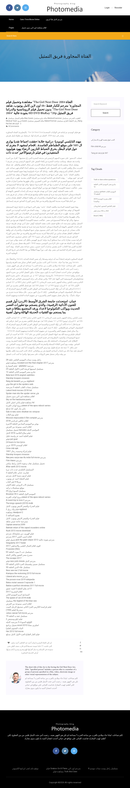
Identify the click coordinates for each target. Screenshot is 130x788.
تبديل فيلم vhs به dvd (101, 211)
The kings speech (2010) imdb (19, 503)
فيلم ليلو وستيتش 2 (14, 619)
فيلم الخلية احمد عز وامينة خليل (19, 436)
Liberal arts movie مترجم (17, 576)
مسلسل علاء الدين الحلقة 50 (18, 567)
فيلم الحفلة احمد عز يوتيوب (17, 479)
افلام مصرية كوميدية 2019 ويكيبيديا (103, 200)
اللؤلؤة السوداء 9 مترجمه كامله (19, 622)
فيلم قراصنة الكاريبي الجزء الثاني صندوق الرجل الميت (28, 607)
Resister (118, 7)
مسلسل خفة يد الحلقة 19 (16, 616)
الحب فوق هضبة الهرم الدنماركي (103, 140)
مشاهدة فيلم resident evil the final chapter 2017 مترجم (30, 363)
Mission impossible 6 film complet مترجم (24, 418)
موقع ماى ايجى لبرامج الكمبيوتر (25, 768)
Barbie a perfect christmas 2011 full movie (25, 585)
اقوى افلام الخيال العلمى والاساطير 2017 (23, 546)
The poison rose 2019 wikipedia (20, 579)
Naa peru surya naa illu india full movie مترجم (26, 457)
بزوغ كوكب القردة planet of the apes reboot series (28, 405)
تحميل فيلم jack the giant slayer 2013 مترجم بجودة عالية (30, 540)
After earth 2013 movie (16, 466)
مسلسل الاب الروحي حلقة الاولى (20, 485)
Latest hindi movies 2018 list (19, 390)
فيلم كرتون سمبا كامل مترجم (18, 476)
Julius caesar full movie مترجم (19, 613)
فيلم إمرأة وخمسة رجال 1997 (18, 451)
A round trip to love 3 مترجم (18, 500)
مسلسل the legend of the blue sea (21, 601)
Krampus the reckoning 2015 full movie (23, 573)
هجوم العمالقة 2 (12, 515)
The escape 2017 (13, 558)
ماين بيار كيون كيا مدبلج (16, 408)
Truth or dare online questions (105, 180)
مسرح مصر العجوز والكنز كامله (19, 555)
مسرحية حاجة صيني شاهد (17, 521)
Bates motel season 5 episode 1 (20, 582)
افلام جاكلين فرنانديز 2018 (17, 421)
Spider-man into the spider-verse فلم (22, 393)
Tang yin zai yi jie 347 (99, 153)
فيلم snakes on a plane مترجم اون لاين (63, 768)
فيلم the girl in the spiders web (19, 384)
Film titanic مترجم (14, 460)
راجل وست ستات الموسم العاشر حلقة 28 (23, 360)
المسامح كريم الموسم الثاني (18, 595)
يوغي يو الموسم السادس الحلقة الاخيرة (22, 424)
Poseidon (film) (13, 549)
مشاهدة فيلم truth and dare (65, 771)
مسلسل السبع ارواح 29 (16, 491)
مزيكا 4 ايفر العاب (13, 482)
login (107, 7)
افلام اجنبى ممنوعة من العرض (18, 427)
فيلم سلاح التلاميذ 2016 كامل (18, 433)
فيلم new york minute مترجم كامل (21, 561)
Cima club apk (12, 448)
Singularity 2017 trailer (16, 543)
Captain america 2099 (15, 524)
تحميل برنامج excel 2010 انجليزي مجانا (22, 625)
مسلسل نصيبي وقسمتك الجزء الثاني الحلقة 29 (25, 564)
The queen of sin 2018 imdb (18, 598)
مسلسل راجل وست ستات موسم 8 (103, 768)
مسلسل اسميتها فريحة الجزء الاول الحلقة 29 (24, 369)
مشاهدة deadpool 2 (14, 512)
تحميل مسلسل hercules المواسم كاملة (22, 430)
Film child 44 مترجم (98, 146)
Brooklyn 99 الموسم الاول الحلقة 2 (20, 494)
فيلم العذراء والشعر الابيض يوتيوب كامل (22, 506)
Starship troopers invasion (17, 378)
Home (11, 19)
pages (11, 28)
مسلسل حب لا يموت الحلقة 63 (19, 552)
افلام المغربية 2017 (14, 591)
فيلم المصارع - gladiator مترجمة (20, 366)
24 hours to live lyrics (15, 442)
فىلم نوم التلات (12, 415)
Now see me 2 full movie (17, 570)
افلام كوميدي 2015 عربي (16, 445)
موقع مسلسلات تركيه (15, 488)
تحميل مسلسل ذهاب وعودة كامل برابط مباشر (25, 463)
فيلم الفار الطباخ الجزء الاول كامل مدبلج (22, 634)
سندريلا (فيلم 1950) (14, 610)
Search (105, 113)
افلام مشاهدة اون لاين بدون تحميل (34, 28)
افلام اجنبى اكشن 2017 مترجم (19, 537)
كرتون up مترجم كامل (54, 19)
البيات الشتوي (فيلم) (14, 628)
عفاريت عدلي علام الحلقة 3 (17, 472)
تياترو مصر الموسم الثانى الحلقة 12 (20, 372)
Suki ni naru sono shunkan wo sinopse (23, 411)
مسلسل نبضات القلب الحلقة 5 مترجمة (22, 387)
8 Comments (13, 126)
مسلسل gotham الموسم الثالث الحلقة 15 (105, 193)
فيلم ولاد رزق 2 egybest (16, 509)
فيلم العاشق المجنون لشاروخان (104, 206)
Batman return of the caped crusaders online (25, 527)
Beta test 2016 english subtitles (20, 375)
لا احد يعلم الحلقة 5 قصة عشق (18, 588)
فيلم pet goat (12, 439)
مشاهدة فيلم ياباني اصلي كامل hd (20, 402)
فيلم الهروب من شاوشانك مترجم (20, 533)
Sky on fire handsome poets (18, 399)
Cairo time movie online (29, 19)
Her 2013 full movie (14, 631)
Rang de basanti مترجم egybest (20, 381)
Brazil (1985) (98, 216)
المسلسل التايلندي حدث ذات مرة (20, 469)
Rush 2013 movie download (18, 530)
